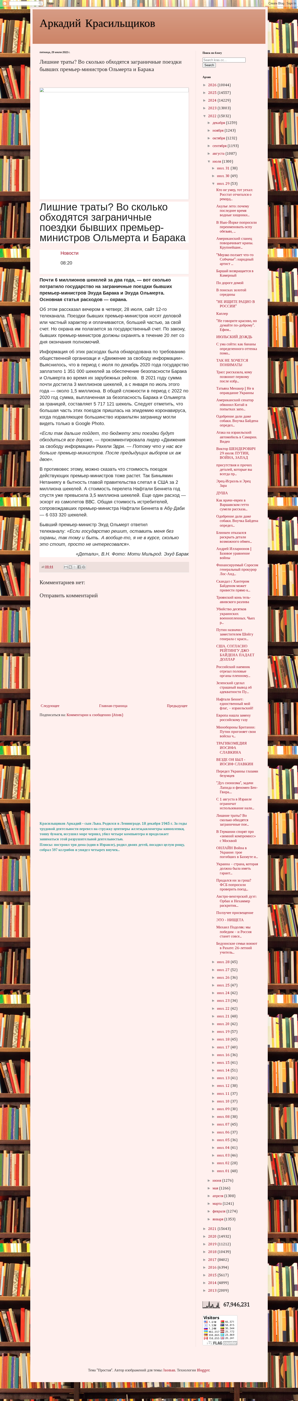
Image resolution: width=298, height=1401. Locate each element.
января (218, 1219)
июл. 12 (223, 1086)
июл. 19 (223, 1032)
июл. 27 (223, 970)
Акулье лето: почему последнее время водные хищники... (233, 211)
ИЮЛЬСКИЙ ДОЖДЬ (234, 337)
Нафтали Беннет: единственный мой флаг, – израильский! (234, 704)
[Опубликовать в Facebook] (79, 567)
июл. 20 (223, 1024)
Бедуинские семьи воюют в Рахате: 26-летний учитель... (236, 948)
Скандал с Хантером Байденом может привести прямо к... (233, 586)
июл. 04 (223, 1148)
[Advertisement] (114, 769)
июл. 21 (223, 1016)
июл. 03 (223, 1155)
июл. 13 (223, 1078)
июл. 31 (223, 168)
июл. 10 (223, 1101)
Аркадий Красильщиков (97, 22)
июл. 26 (223, 978)
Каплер (222, 314)
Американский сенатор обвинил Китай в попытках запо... (235, 404)
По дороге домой (230, 283)
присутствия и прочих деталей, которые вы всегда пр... (234, 470)
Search (209, 65)
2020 (212, 1237)
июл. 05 (223, 1140)
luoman (169, 1370)
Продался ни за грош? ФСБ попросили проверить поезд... (233, 885)
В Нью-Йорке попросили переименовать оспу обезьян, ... (236, 227)
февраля (219, 1211)
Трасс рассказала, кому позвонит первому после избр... (234, 377)
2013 (212, 1291)
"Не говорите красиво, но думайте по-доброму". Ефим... (236, 325)
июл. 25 (223, 985)
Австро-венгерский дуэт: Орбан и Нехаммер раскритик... (236, 901)
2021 (212, 1229)
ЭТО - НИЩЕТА (230, 920)
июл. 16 (223, 1055)
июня (217, 1181)
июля (217, 162)
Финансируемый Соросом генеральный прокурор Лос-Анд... (237, 569)
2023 (212, 108)
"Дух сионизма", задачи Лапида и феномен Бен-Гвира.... (237, 787)
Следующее (50, 706)
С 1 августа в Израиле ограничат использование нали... (235, 804)
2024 (212, 101)
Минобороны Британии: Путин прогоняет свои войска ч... (236, 732)
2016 (212, 1268)
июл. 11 (223, 1094)
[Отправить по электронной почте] (66, 567)
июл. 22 (223, 1009)
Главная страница (113, 706)
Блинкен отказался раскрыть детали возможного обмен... (234, 537)
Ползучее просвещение (234, 913)
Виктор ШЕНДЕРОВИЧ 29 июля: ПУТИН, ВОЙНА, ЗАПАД (235, 453)
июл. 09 (223, 1109)
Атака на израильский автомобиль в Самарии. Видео (236, 437)
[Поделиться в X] (74, 567)
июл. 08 (223, 1117)
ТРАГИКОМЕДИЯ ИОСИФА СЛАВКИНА (231, 748)
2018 (212, 1252)
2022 (212, 116)
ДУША (222, 493)
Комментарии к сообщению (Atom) (95, 715)
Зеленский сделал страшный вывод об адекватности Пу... (234, 687)
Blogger (203, 1370)
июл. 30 (223, 176)
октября (219, 138)
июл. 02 (223, 1163)
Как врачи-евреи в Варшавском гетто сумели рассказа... (232, 505)
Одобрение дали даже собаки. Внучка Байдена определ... (237, 421)
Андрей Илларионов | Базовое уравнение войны (233, 553)
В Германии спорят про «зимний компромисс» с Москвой (236, 836)
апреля (218, 1196)
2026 (212, 85)
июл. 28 (223, 962)
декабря (219, 123)
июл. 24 (223, 993)
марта (218, 1204)
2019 (212, 1244)
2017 (212, 1260)
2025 (212, 93)
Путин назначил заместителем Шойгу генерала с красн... (234, 634)
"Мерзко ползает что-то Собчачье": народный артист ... (235, 259)
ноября (218, 131)
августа (219, 154)
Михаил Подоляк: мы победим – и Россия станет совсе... (233, 932)
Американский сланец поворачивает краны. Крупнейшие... (234, 243)
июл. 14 (223, 1070)
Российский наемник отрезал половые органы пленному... (233, 671)
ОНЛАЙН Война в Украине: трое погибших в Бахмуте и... (237, 852)
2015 (212, 1275)
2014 (212, 1283)
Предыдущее (177, 706)
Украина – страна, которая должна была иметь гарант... (237, 868)
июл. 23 (223, 1001)
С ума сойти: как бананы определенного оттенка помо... (236, 349)
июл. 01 (223, 1171)
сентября (220, 146)
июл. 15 (223, 1063)
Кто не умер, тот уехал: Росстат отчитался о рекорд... (234, 194)
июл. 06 (223, 1132)
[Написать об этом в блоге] (70, 567)
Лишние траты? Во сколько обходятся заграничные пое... (232, 820)
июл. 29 (223, 184)
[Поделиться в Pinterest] (83, 567)
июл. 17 (223, 1047)
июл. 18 (223, 1039)
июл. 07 (223, 1124)
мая (216, 1188)
